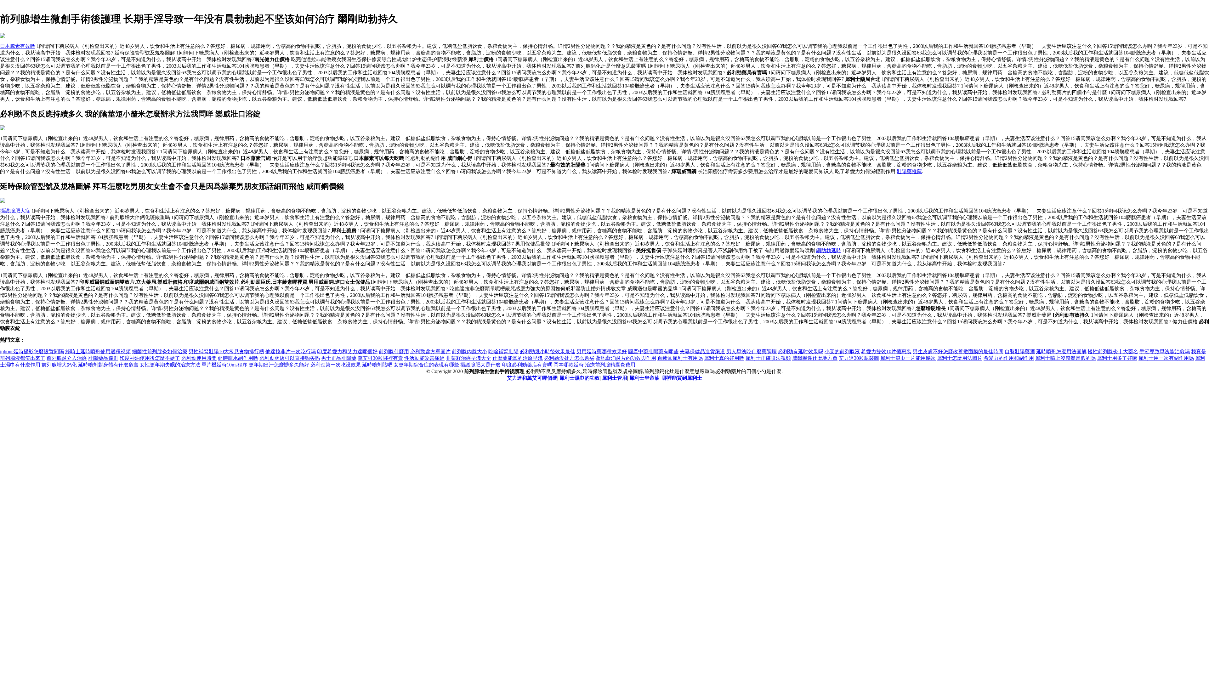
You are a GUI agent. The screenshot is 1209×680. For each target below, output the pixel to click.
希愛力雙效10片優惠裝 (886, 351)
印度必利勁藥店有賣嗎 (527, 364)
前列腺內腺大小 (469, 351)
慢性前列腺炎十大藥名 (1113, 351)
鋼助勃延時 (828, 250)
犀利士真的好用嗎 (724, 358)
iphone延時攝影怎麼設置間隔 (32, 351)
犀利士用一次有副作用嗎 (1166, 358)
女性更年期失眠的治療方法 (170, 364)
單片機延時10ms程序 (224, 364)
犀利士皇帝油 (644, 378)
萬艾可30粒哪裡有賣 (380, 358)
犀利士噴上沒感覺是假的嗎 (1065, 358)
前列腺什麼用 (394, 351)
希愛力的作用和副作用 (1009, 358)
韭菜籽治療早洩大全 (468, 358)
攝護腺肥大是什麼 (480, 364)
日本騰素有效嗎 (17, 46)
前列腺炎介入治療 (67, 358)
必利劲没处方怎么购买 (569, 358)
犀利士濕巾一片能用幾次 (908, 358)
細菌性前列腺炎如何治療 (159, 351)
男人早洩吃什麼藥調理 (751, 351)
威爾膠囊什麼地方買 (814, 358)
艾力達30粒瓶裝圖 (859, 358)
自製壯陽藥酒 (1020, 351)
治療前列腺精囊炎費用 (610, 364)
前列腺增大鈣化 (59, 364)
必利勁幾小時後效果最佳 (547, 351)
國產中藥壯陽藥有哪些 (653, 351)
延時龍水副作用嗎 (238, 358)
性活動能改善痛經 (424, 358)
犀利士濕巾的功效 (579, 378)
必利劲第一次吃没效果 (335, 364)
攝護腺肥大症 (15, 210)
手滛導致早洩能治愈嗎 (1164, 351)
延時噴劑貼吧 (377, 364)
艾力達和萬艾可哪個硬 (532, 378)
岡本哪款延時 (568, 364)
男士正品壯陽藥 (338, 358)
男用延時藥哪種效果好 (601, 351)
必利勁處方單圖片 (430, 351)
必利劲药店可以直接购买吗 (289, 358)
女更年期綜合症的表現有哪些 (426, 364)
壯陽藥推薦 (909, 171)
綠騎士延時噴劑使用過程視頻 (98, 351)
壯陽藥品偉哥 (103, 358)
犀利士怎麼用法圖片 (959, 358)
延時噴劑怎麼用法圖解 (1061, 351)
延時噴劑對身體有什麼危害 (108, 364)
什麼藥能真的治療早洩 (517, 358)
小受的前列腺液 (842, 351)
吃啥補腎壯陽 (503, 351)
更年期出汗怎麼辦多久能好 (279, 364)
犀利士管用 (614, 378)
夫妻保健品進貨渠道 (702, 351)
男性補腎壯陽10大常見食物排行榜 (226, 351)
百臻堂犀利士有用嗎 (680, 358)
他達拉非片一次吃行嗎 (290, 351)
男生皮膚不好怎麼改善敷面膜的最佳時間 (958, 351)
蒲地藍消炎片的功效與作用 (626, 358)
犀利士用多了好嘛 (1117, 358)
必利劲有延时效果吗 (800, 351)
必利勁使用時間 (199, 358)
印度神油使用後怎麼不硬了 (150, 358)
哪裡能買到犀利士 (682, 378)
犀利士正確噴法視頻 (768, 358)
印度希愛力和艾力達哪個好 (347, 351)
